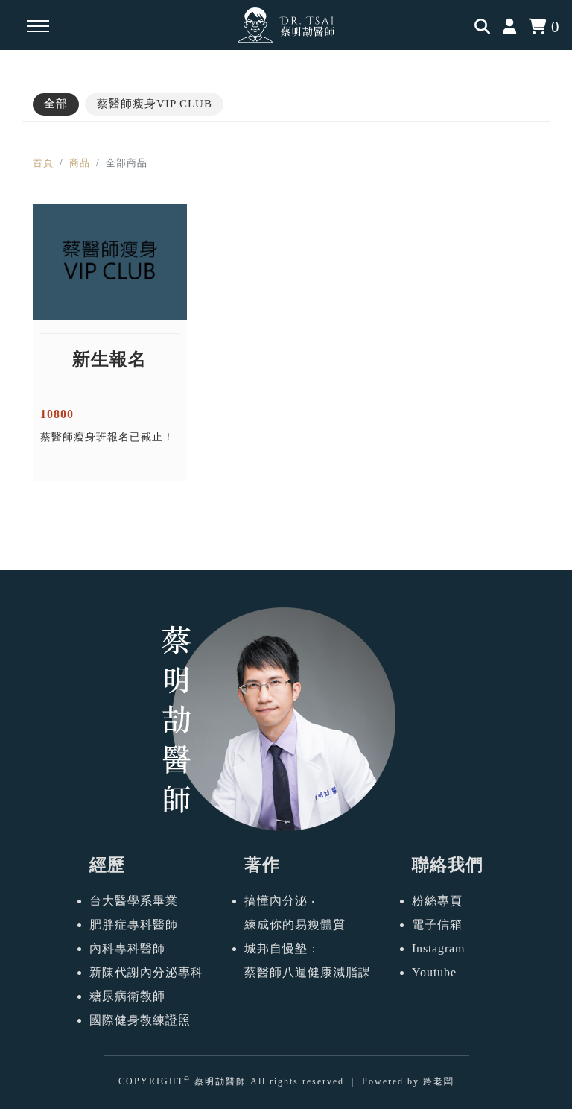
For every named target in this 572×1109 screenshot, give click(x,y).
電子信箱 (437, 924)
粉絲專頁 (437, 900)
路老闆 (438, 1081)
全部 (56, 104)
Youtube (434, 972)
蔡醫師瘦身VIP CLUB (154, 104)
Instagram (438, 948)
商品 (79, 162)
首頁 (43, 162)
